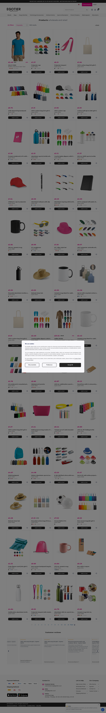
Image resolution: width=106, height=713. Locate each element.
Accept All (70, 364)
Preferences (49, 364)
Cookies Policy (77, 358)
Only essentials (32, 364)
